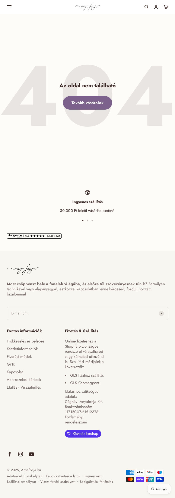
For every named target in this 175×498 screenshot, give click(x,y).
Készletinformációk (22, 348)
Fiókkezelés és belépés (25, 341)
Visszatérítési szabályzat (58, 481)
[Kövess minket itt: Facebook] (10, 454)
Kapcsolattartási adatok (63, 476)
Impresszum (93, 476)
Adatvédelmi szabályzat (24, 476)
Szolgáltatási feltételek (96, 481)
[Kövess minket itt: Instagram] (20, 454)
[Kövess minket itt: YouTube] (31, 454)
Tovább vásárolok (87, 103)
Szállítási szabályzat (21, 481)
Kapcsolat (15, 372)
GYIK (11, 364)
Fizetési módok (19, 356)
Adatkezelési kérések (24, 379)
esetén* (108, 210)
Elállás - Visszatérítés (24, 387)
